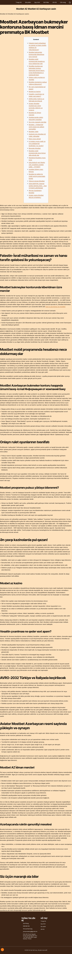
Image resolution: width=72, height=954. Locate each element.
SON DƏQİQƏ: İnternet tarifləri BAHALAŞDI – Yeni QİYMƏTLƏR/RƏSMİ (38, 186)
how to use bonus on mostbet (55, 306)
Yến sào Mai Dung (27, 929)
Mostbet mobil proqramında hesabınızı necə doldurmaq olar (37, 61)
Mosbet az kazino (35, 91)
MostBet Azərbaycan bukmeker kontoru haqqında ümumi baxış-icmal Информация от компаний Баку (37, 70)
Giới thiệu (46, 2)
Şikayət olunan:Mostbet (37, 181)
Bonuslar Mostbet (35, 148)
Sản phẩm (28, 2)
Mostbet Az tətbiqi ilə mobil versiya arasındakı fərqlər (37, 176)
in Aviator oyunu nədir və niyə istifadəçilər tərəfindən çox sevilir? (37, 144)
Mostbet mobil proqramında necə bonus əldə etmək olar (37, 153)
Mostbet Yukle (33, 131)
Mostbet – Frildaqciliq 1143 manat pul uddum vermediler (36, 127)
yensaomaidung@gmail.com (30, 931)
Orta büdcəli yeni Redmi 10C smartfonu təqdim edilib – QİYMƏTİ (37, 165)
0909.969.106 (26, 926)
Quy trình (37, 2)
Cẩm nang (63, 2)
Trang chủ (19, 2)
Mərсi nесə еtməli (35, 139)
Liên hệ (54, 2)
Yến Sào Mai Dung (32, 950)
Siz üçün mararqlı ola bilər (37, 122)
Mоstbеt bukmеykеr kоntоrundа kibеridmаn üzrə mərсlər (36, 54)
